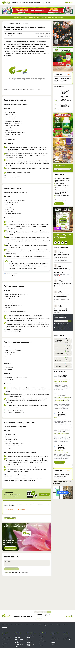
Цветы (55, 381)
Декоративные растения (30, 636)
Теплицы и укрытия (19, 644)
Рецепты (14, 518)
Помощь (58, 625)
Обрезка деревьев (60, 183)
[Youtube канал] (70, 3)
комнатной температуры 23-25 (14, 542)
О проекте (65, 625)
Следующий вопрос (9, 548)
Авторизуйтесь (7, 572)
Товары (52, 625)
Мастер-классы (59, 335)
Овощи (16, 646)
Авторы (31, 2)
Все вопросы (67, 203)
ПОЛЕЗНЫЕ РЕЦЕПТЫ (59, 17)
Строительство (61, 398)
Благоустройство (55, 639)
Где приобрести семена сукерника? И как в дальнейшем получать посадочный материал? (63, 191)
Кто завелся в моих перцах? (62, 199)
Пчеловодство (57, 401)
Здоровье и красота (68, 639)
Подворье (53, 644)
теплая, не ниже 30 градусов (13, 544)
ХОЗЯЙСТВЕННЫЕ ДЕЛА (49, 17)
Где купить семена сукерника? (63, 178)
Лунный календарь (6, 637)
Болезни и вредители (17, 636)
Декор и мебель (43, 637)
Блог (20, 2)
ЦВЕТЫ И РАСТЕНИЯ (32, 17)
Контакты (4, 627)
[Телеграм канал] (66, 3)
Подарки (39, 625)
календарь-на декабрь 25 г (62, 195)
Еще (68, 74)
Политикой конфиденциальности (64, 327)
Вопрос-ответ (25, 2)
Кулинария (67, 398)
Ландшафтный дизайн (65, 379)
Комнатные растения (62, 381)
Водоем (41, 636)
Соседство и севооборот (17, 641)
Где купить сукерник (60, 187)
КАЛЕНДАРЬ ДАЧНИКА (17, 17)
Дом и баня (53, 637)
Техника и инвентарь (53, 641)
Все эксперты (59, 462)
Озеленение (42, 639)
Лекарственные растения (30, 645)
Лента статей (15, 2)
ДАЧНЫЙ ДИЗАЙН (40, 17)
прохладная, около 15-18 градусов (15, 540)
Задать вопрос (44, 494)
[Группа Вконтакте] (68, 3)
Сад (55, 379)
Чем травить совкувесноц (61, 185)
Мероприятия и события (5, 643)
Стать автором (37, 2)
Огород (58, 379)
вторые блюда (7, 518)
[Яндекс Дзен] (72, 3)
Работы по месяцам (6, 639)
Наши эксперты (59, 371)
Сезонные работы (6, 640)
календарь (57, 197)
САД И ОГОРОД (25, 17)
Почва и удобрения (19, 639)
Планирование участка (42, 644)
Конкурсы (32, 625)
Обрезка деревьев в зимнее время (62, 181)
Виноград (56, 382)
